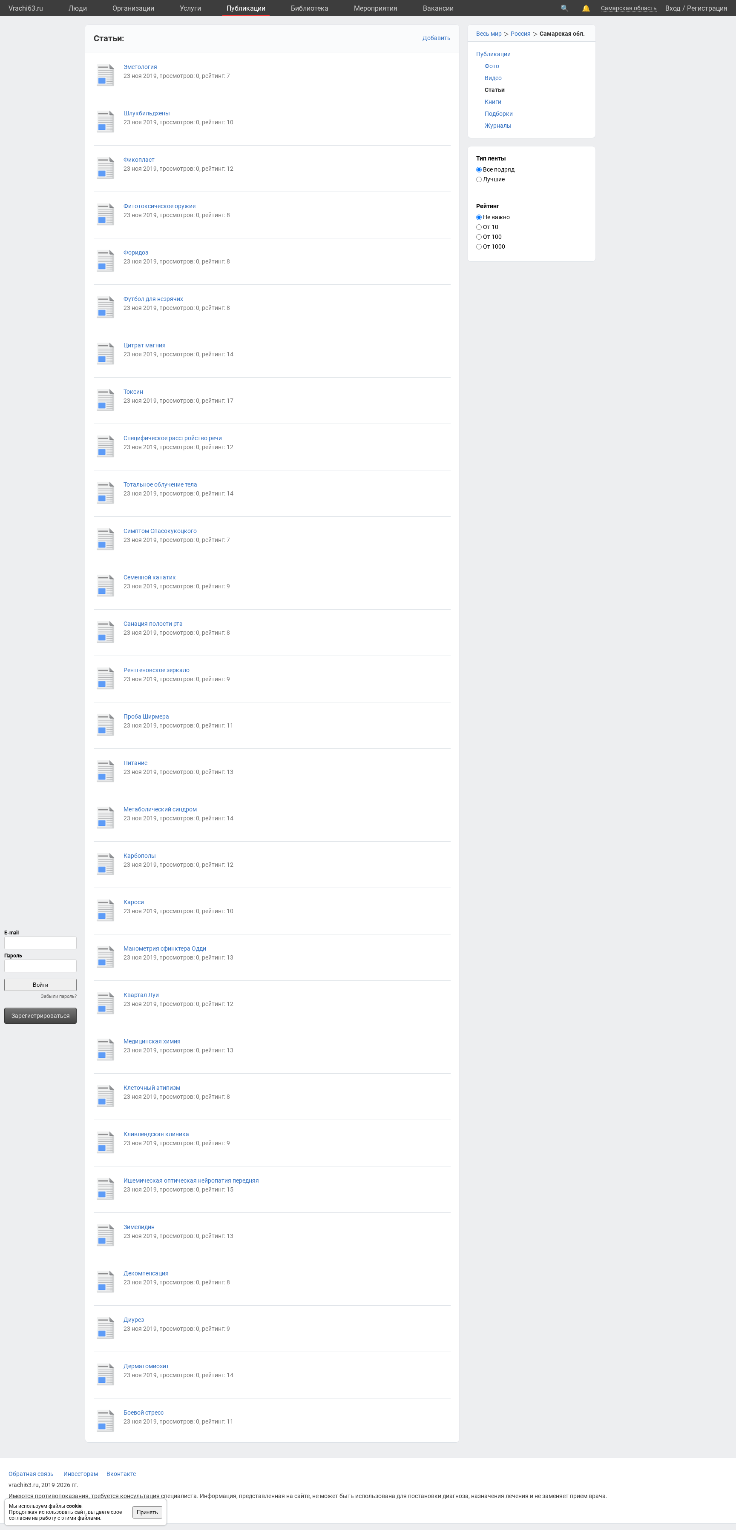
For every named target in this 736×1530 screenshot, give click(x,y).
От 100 (492, 236)
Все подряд (498, 169)
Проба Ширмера (146, 716)
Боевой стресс (144, 1412)
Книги (493, 101)
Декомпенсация (146, 1273)
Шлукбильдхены (147, 113)
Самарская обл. (562, 33)
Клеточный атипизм (152, 1087)
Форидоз (136, 252)
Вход (673, 8)
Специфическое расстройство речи (173, 438)
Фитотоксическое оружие (160, 206)
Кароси (134, 902)
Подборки (499, 113)
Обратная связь (31, 1473)
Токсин (133, 391)
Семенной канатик (150, 577)
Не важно (496, 217)
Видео (493, 77)
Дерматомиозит (146, 1366)
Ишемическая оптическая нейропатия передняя (191, 1180)
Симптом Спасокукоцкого (160, 530)
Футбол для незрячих (153, 298)
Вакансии (438, 8)
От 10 (490, 226)
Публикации (246, 8)
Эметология (140, 66)
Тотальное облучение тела (160, 484)
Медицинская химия (152, 1041)
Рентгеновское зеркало (157, 670)
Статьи (495, 89)
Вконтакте (121, 1473)
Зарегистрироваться (41, 1015)
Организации (133, 8)
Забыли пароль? (59, 996)
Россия (521, 33)
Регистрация (707, 8)
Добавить (437, 37)
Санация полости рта (153, 623)
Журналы (498, 125)
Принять (147, 1512)
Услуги (190, 8)
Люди (78, 8)
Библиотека (309, 8)
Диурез (134, 1319)
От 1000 (493, 246)
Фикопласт (139, 159)
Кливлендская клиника (156, 1134)
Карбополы (140, 855)
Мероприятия (375, 8)
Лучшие (493, 179)
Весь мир (489, 33)
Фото (492, 66)
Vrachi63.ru (26, 8)
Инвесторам (80, 1473)
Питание (135, 762)
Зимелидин (139, 1226)
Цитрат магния (145, 345)
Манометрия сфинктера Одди (165, 948)
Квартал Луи (141, 994)
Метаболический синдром (160, 809)
